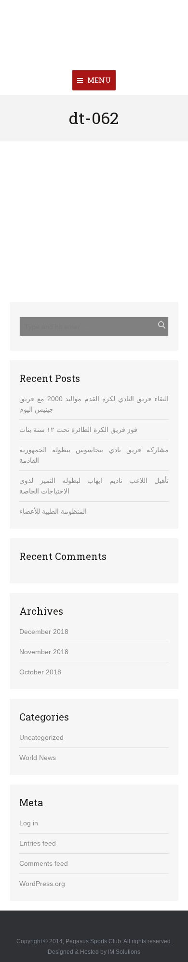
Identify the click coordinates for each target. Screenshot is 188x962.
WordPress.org (42, 883)
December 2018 (43, 631)
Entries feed (37, 843)
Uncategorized (41, 737)
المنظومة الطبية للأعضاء (53, 511)
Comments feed (43, 863)
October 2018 (40, 672)
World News (37, 757)
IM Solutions (124, 952)
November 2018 (43, 652)
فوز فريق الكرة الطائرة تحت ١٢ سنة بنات (78, 429)
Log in (28, 823)
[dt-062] (94, 217)
